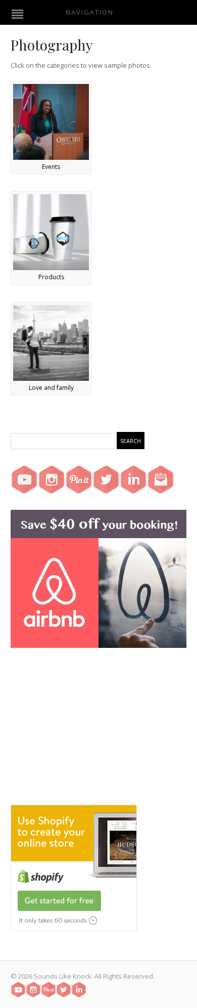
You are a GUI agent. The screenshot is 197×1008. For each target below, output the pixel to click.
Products (51, 277)
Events (51, 166)
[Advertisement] (98, 734)
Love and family (51, 387)
